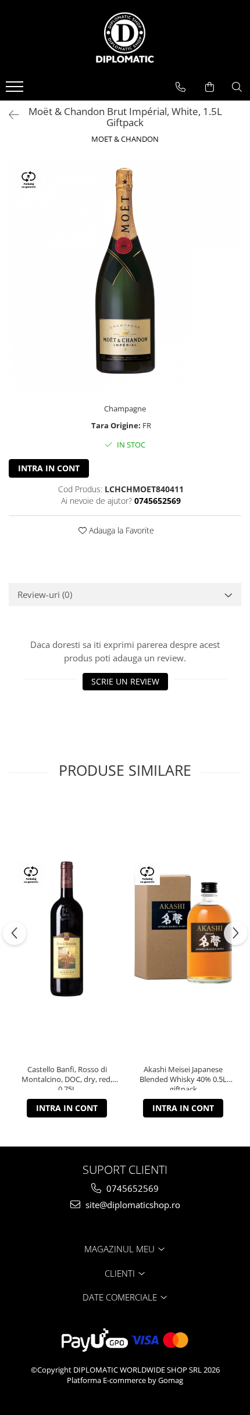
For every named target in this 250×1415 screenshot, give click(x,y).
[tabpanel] (125, 275)
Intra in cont (49, 468)
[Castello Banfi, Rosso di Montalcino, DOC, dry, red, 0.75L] (67, 928)
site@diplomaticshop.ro (131, 1204)
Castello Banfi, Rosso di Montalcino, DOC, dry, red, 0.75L (67, 1077)
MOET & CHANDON (125, 139)
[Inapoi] (8, 115)
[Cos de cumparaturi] (209, 87)
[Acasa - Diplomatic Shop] (125, 38)
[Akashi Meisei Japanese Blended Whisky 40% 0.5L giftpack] (183, 928)
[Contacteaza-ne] (180, 87)
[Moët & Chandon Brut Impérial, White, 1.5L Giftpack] (125, 275)
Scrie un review (125, 681)
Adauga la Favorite (120, 530)
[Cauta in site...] (237, 87)
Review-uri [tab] (44, 594)
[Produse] (16, 90)
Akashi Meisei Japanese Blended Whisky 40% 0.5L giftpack (183, 1077)
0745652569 (131, 1188)
